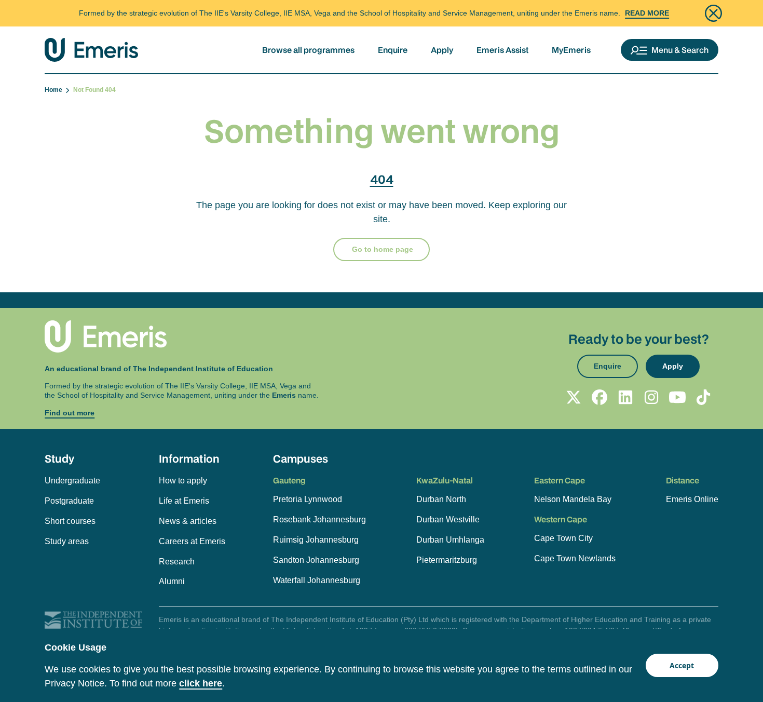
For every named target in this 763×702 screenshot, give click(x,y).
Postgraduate (69, 500)
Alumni (172, 581)
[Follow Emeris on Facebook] (599, 397)
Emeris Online (692, 499)
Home (55, 89)
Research (177, 561)
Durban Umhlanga (450, 539)
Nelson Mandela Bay (572, 499)
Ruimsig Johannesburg (316, 539)
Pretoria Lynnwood (307, 499)
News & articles (187, 521)
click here (200, 683)
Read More (647, 13)
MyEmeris (571, 50)
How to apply (183, 480)
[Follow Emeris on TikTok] (703, 397)
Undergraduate (72, 480)
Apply (442, 50)
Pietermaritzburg (446, 560)
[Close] (713, 13)
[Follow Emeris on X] (573, 397)
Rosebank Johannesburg (319, 519)
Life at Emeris (184, 500)
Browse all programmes (308, 50)
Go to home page (381, 249)
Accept (682, 665)
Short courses (70, 521)
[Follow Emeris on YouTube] (677, 397)
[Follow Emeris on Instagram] (651, 397)
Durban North (441, 499)
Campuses (300, 458)
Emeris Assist (502, 50)
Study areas (67, 541)
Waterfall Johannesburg (316, 580)
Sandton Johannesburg (316, 560)
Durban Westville (448, 519)
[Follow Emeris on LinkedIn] (625, 397)
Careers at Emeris (192, 541)
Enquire (392, 50)
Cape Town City (563, 538)
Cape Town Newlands (575, 558)
